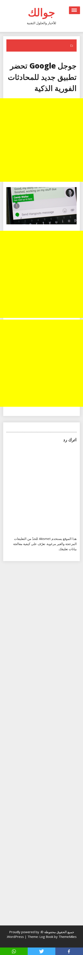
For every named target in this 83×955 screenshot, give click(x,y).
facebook (69, 951)
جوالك (41, 12)
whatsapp (14, 951)
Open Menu (74, 10)
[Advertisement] (41, 140)
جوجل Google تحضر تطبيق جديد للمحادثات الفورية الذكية (42, 77)
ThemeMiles (68, 936)
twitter (41, 951)
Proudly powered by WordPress (23, 934)
